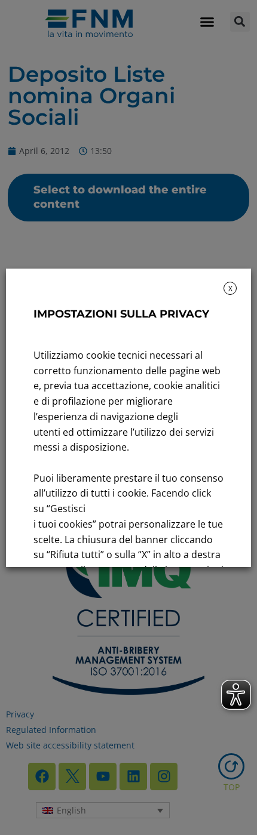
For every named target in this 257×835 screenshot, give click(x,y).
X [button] (230, 289)
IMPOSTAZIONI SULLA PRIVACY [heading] (121, 314)
